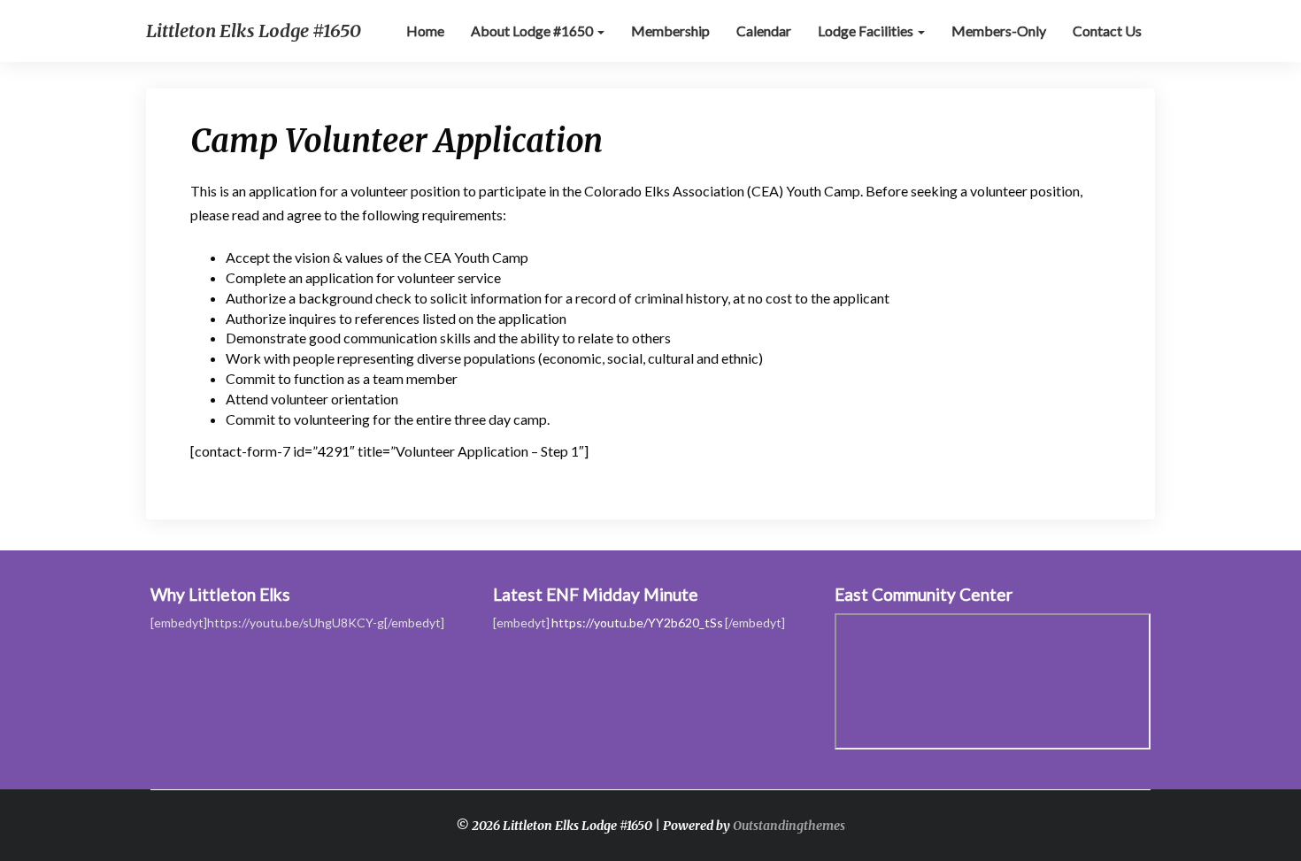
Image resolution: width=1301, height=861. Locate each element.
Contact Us (1107, 30)
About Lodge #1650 (533, 30)
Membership (670, 30)
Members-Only (998, 30)
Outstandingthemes (789, 826)
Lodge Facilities (867, 30)
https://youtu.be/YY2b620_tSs (637, 622)
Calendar (763, 30)
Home (425, 30)
